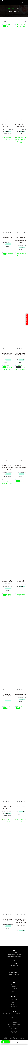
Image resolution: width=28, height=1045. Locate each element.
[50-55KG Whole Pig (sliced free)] (7, 868)
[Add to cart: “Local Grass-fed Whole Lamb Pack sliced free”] (4, 801)
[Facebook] (12, 1032)
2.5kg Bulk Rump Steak (20, 694)
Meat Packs (14, 984)
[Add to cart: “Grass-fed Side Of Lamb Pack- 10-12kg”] (17, 119)
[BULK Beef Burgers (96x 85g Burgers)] (20, 528)
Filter (5, 21)
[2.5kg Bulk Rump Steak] (20, 642)
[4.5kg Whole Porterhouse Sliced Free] (7, 642)
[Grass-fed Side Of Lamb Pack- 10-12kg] (20, 73)
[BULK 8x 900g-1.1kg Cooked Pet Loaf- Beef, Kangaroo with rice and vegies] (20, 186)
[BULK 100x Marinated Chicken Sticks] (7, 301)
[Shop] (10, 1043)
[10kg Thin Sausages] (20, 755)
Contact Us (14, 1004)
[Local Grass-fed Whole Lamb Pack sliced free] (7, 755)
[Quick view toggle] (11, 119)
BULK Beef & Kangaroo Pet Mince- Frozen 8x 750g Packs (7, 581)
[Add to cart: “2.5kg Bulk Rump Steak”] (17, 689)
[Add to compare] (8, 119)
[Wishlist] (18, 1043)
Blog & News (14, 1006)
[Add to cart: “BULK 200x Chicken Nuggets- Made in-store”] (17, 348)
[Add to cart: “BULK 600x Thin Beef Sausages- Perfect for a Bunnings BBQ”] (4, 460)
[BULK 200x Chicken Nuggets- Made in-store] (20, 301)
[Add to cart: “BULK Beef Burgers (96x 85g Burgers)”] (17, 575)
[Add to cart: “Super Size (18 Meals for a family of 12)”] (4, 119)
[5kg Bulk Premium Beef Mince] (7, 186)
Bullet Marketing (20, 1038)
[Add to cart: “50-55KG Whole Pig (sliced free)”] (4, 914)
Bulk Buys (14, 986)
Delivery (14, 1002)
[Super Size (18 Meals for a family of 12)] (7, 73)
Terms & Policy (14, 999)
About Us (14, 1001)
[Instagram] (15, 1032)
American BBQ (14, 988)
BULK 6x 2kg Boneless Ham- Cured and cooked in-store (20, 467)
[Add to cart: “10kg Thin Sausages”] (17, 801)
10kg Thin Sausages (20, 806)
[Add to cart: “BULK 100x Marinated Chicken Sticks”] (4, 348)
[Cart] (24, 1043)
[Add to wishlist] (6, 119)
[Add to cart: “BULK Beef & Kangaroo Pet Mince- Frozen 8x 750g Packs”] (4, 575)
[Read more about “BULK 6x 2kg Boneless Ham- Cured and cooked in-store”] (17, 460)
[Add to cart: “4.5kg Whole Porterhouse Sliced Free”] (4, 689)
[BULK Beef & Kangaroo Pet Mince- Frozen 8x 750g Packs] (7, 528)
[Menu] (25, 2)
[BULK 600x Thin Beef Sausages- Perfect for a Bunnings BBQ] (7, 414)
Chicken (14, 991)
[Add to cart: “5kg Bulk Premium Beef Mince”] (4, 232)
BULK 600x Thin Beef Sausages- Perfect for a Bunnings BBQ (7, 467)
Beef (14, 990)
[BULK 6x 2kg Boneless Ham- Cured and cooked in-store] (20, 414)
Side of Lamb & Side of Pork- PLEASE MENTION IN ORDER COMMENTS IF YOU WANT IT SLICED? (20, 922)
